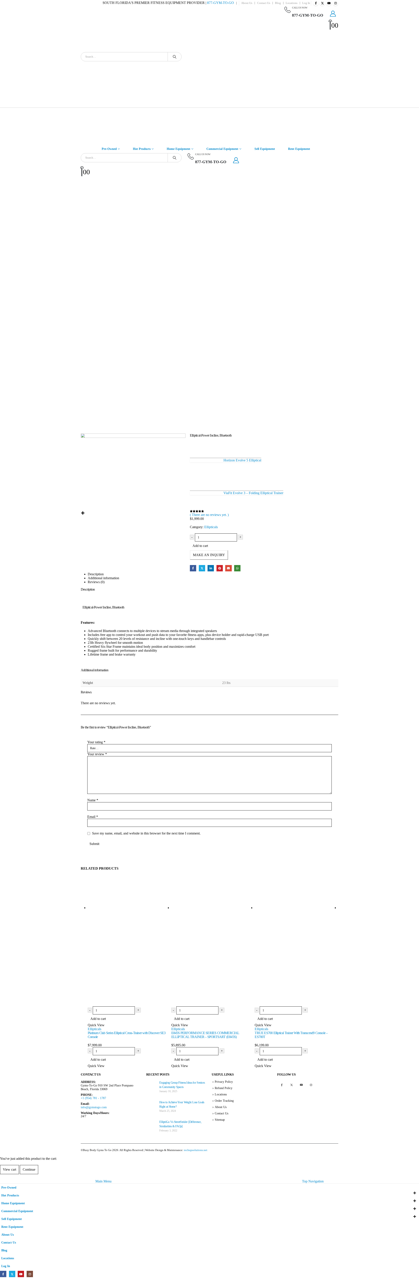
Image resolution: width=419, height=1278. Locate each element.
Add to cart (200, 546)
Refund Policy (223, 1088)
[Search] (174, 56)
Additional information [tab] (103, 578)
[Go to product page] (129, 940)
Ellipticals (211, 527)
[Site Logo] (230, 56)
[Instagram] (335, 3)
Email (228, 568)
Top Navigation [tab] (313, 1181)
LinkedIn (211, 568)
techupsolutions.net (195, 1150)
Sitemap (220, 1119)
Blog (278, 3)
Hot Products (142, 149)
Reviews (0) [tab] (96, 582)
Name (92, 800)
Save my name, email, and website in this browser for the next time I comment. (146, 833)
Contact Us (263, 3)
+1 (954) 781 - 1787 (93, 1098)
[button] (2, 1176)
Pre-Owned (109, 149)
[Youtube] (329, 3)
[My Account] (333, 13)
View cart (9, 1169)
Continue (29, 1169)
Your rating (96, 742)
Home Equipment (178, 149)
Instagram (311, 1085)
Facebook (193, 568)
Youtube (301, 1085)
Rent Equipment (299, 149)
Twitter (202, 568)
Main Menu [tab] (103, 1181)
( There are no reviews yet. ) (209, 515)
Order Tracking (224, 1100)
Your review (97, 754)
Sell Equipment (264, 149)
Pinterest (219, 568)
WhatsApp (237, 568)
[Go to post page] (151, 1085)
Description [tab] (96, 574)
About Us (246, 3)
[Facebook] (316, 3)
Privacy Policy (224, 1081)
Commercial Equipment (222, 149)
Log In (306, 3)
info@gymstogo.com (94, 1107)
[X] (322, 3)
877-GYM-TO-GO (220, 3)
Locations (291, 3)
